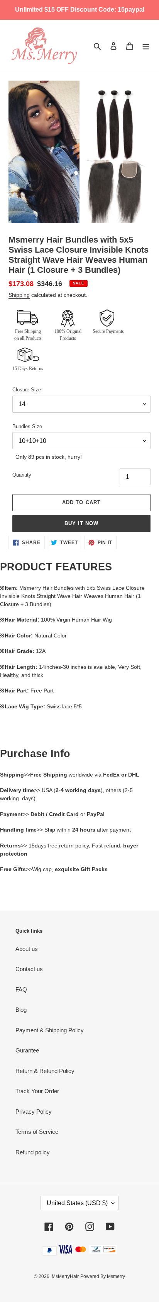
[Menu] (146, 46)
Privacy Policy (33, 1111)
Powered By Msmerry (102, 1276)
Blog (21, 1009)
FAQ (21, 989)
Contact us (29, 969)
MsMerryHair (65, 1276)
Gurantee (27, 1050)
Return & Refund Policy (44, 1071)
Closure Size (26, 390)
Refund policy (32, 1152)
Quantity (21, 475)
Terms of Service (36, 1131)
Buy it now (81, 523)
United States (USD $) (77, 1203)
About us (26, 949)
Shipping (19, 295)
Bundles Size (27, 426)
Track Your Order (37, 1091)
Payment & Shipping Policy (49, 1030)
